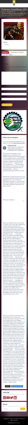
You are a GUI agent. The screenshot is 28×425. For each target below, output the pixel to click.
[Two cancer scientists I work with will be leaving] (14, 326)
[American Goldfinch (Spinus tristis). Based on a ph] (14, 233)
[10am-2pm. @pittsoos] (14, 210)
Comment (3, 71)
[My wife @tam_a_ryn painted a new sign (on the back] (14, 256)
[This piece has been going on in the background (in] (14, 164)
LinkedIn (15, 397)
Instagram (4, 397)
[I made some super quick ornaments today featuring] (14, 372)
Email (2, 92)
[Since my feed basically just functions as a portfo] (14, 349)
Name (2, 87)
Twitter (11, 397)
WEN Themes (17, 422)
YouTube (8, 397)
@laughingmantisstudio (19, 143)
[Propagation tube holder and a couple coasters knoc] (14, 303)
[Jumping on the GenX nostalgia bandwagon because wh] (14, 279)
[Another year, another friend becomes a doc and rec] (14, 187)
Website (3, 97)
